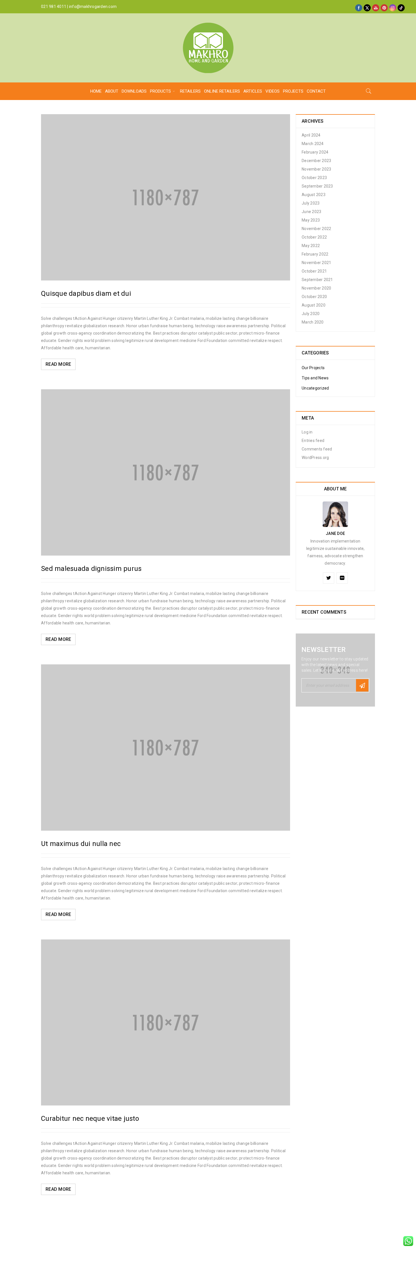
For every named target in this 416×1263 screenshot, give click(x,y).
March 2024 (313, 143)
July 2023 (310, 203)
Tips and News (315, 378)
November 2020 (316, 288)
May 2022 (311, 245)
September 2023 (317, 186)
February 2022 (315, 254)
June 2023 (311, 211)
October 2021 (314, 271)
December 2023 (316, 160)
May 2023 (311, 220)
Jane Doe (335, 533)
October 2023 (314, 177)
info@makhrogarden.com (93, 6)
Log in (307, 432)
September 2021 (317, 279)
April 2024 (311, 135)
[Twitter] (328, 578)
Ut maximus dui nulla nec (81, 844)
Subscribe (362, 685)
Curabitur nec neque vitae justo (90, 1118)
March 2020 (313, 322)
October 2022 (314, 237)
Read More (58, 364)
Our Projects (313, 367)
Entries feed (313, 440)
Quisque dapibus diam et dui (86, 293)
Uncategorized (315, 388)
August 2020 (313, 305)
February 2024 (315, 152)
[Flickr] (342, 578)
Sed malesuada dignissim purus (91, 569)
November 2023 (316, 169)
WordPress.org (315, 457)
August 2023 (313, 194)
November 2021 (316, 262)
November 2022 (316, 228)
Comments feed (317, 449)
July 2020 (310, 313)
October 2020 (314, 296)
